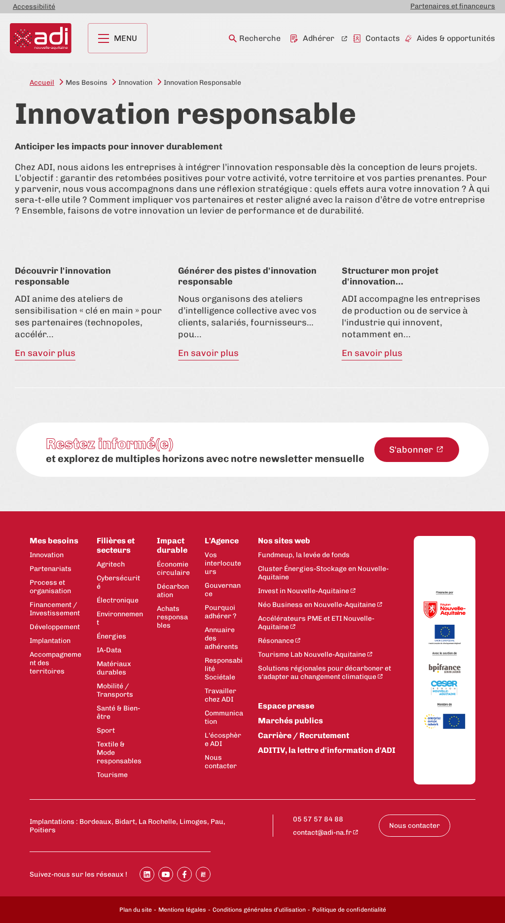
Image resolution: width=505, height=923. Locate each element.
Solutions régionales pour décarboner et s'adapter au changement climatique (324, 672)
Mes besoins (54, 540)
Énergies (111, 636)
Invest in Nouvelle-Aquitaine (303, 591)
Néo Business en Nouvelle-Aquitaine (317, 605)
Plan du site (135, 909)
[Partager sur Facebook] (184, 874)
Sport (106, 730)
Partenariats (51, 569)
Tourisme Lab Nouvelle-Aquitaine (312, 654)
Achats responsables (172, 617)
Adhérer (318, 38)
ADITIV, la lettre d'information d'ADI (327, 750)
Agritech (111, 564)
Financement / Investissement (55, 609)
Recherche (260, 38)
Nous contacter (221, 761)
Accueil (42, 82)
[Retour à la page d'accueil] (41, 38)
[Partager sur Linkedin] (147, 874)
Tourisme (112, 775)
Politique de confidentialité (349, 909)
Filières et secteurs (116, 545)
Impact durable (172, 545)
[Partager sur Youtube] (165, 874)
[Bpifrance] (445, 668)
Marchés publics (290, 720)
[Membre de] (445, 705)
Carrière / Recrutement (303, 735)
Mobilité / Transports (115, 690)
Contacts (382, 38)
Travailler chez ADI (220, 695)
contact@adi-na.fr (322, 832)
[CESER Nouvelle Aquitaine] (445, 688)
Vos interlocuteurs (223, 563)
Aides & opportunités (456, 38)
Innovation (47, 555)
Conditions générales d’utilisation (259, 909)
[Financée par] (445, 593)
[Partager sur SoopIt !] (203, 874)
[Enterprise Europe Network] (445, 722)
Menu (125, 38)
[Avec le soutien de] (445, 654)
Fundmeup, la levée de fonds (304, 555)
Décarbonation (173, 590)
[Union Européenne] (445, 635)
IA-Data (109, 650)
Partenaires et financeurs (452, 6)
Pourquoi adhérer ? (220, 612)
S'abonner (412, 449)
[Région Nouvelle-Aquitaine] (445, 610)
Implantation (50, 641)
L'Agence (222, 540)
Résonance (276, 641)
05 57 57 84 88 (318, 819)
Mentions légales (182, 909)
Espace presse (286, 705)
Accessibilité (34, 6)
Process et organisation (50, 586)
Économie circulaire (173, 568)
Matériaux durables (114, 668)
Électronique (118, 600)
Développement (55, 627)
